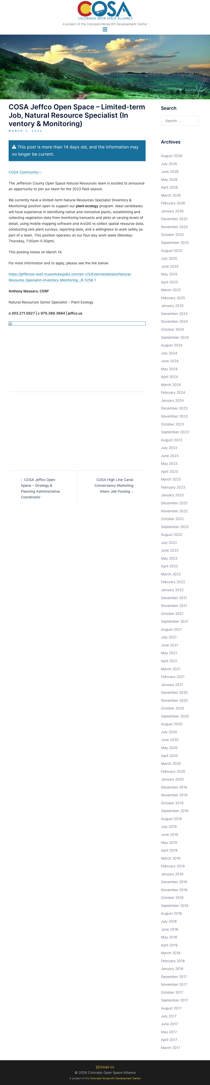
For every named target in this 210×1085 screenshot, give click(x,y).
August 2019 (171, 819)
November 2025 (174, 227)
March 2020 (171, 763)
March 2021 (170, 669)
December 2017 (174, 977)
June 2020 (170, 740)
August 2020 (171, 724)
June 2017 (169, 1024)
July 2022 (169, 543)
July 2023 (169, 448)
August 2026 (171, 156)
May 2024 (169, 369)
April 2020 (169, 756)
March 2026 (171, 195)
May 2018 (169, 937)
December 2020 (174, 692)
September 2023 (175, 432)
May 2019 (169, 843)
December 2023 (174, 408)
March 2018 (170, 953)
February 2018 (173, 961)
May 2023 (169, 464)
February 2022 (173, 582)
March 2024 (171, 385)
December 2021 (174, 598)
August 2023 (171, 440)
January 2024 (172, 400)
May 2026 (169, 180)
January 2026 (172, 211)
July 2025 (169, 258)
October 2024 (172, 329)
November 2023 (174, 416)
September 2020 (175, 716)
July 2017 (169, 1016)
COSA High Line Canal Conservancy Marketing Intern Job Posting (114, 485)
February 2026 (173, 203)
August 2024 (171, 345)
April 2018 (169, 945)
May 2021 (169, 653)
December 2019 (174, 787)
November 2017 (174, 984)
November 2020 (174, 700)
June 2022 (169, 550)
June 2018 (169, 929)
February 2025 (173, 298)
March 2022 (171, 574)
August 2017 (171, 1008)
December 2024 (174, 314)
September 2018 (174, 906)
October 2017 (172, 992)
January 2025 (172, 306)
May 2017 (169, 1032)
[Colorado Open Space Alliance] (105, 11)
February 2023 (173, 487)
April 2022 (169, 566)
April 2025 (169, 282)
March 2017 (170, 1048)
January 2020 (172, 779)
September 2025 (175, 243)
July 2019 (169, 827)
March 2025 (171, 290)
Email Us (106, 1067)
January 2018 (172, 969)
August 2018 (171, 913)
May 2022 (169, 558)
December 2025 (174, 219)
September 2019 (174, 811)
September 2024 (175, 337)
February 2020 (173, 771)
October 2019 (172, 803)
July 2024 (169, 353)
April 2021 (169, 661)
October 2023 (172, 424)
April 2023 (169, 472)
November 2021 (174, 606)
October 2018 (172, 898)
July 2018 (169, 921)
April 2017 (169, 1040)
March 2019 (170, 858)
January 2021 (172, 685)
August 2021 (171, 629)
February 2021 (173, 677)
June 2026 (170, 172)
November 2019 (174, 795)
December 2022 (174, 503)
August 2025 (171, 251)
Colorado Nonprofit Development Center (115, 1078)
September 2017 (174, 1000)
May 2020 (169, 748)
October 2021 (172, 614)
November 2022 (174, 511)
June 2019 (169, 835)
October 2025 (172, 235)
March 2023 (171, 479)
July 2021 (169, 637)
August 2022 (171, 535)
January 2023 (172, 495)
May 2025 (169, 274)
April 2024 (169, 377)
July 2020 (169, 732)
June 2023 (170, 456)
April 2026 (169, 187)
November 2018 (174, 890)
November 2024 (174, 321)
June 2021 (169, 645)
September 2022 (175, 527)
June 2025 (169, 266)
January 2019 (172, 874)
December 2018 (174, 882)
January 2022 (172, 590)
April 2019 (169, 850)
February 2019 (173, 866)
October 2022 (172, 519)
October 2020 (172, 708)
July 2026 (169, 164)
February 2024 (173, 392)
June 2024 (170, 361)
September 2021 (174, 621)
